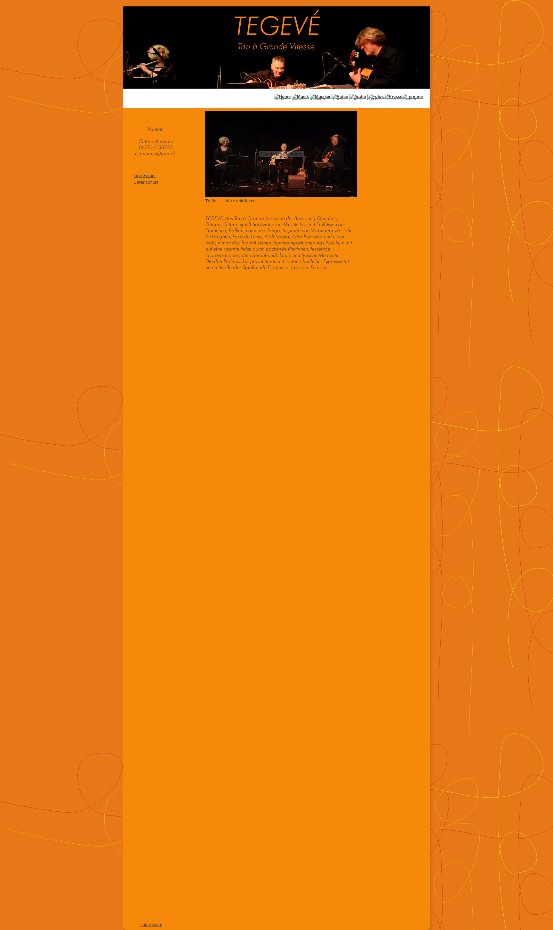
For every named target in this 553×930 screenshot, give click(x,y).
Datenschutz (146, 182)
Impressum (151, 924)
